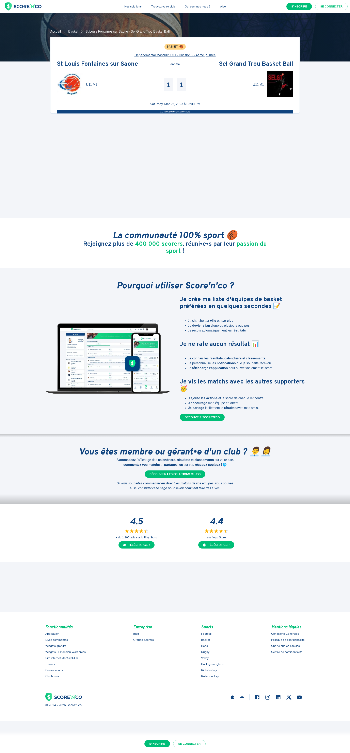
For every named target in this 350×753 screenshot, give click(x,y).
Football (206, 633)
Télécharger (139, 544)
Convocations (54, 670)
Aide (223, 6)
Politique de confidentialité (288, 639)
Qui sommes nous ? (197, 6)
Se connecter (331, 6)
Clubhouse (52, 676)
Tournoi (50, 664)
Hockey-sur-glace (212, 664)
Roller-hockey (210, 676)
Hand (204, 645)
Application (52, 633)
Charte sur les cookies (285, 645)
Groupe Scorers (143, 639)
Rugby (205, 651)
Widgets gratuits (55, 645)
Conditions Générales (285, 633)
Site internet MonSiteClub (61, 658)
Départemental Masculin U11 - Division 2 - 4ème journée (175, 55)
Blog (136, 633)
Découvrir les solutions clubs (175, 474)
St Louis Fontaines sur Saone (97, 64)
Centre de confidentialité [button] (286, 651)
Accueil (55, 31)
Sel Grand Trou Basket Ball (256, 64)
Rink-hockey (209, 670)
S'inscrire (299, 6)
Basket (73, 31)
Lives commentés (56, 639)
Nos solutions (133, 6)
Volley (205, 658)
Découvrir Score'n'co (202, 417)
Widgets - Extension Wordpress (65, 651)
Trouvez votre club (163, 6)
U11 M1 (91, 84)
